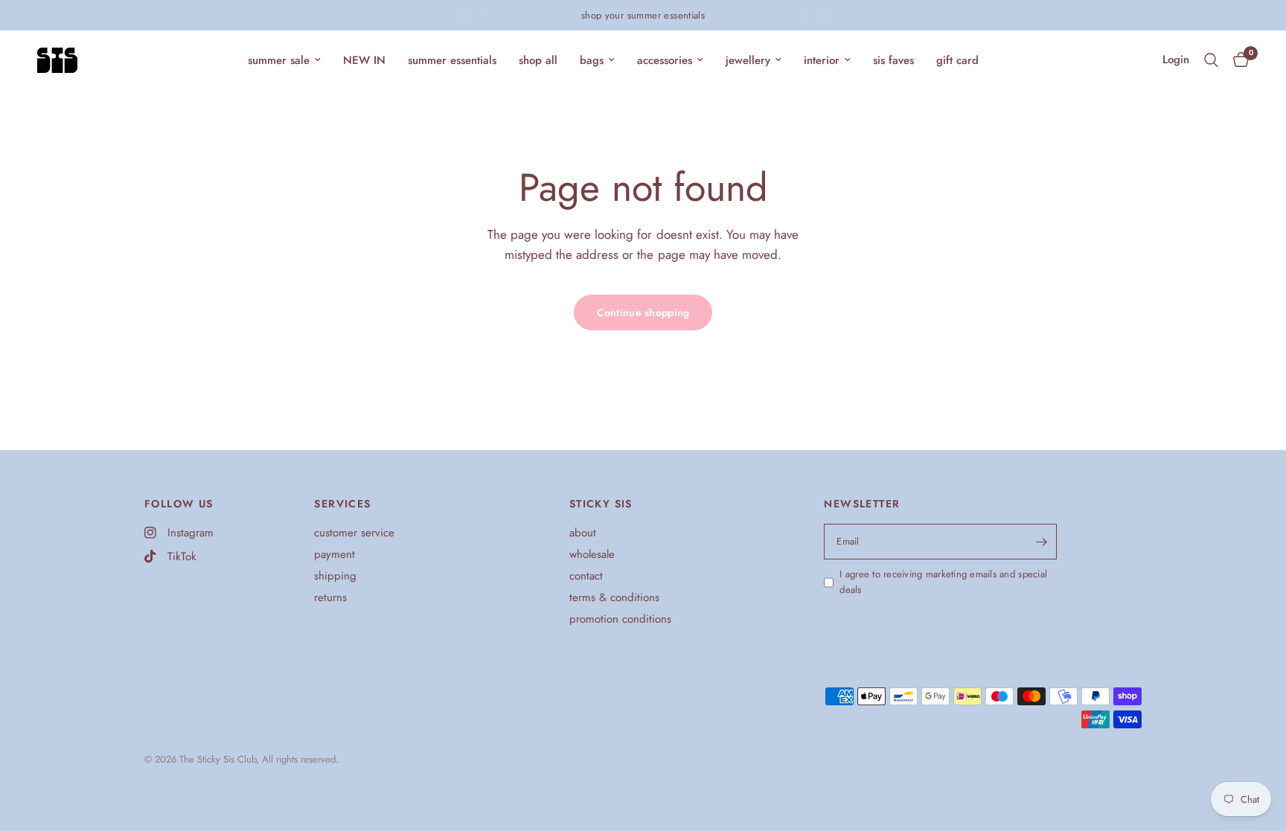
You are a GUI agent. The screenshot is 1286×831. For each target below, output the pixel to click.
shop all (538, 60)
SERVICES (342, 503)
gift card (957, 60)
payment (334, 554)
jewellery (748, 60)
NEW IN (364, 60)
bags (592, 60)
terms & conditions (614, 597)
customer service (354, 532)
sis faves (893, 60)
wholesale (592, 554)
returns (330, 597)
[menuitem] (284, 60)
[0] (1237, 60)
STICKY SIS (601, 503)
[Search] (1211, 60)
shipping (335, 576)
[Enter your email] (1042, 541)
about (582, 532)
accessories (664, 60)
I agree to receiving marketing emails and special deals (943, 582)
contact (586, 576)
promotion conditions (620, 619)
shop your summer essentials (643, 15)
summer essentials (452, 60)
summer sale (279, 60)
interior (821, 60)
